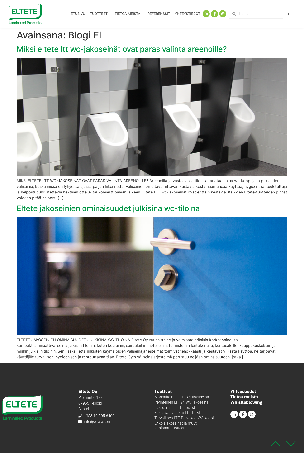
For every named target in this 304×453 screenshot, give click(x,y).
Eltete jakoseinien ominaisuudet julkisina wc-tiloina (108, 208)
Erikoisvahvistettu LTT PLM (177, 413)
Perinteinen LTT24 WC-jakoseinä (181, 402)
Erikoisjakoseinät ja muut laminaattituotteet (175, 425)
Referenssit (158, 14)
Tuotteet (99, 14)
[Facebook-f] (214, 13)
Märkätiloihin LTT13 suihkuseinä (181, 397)
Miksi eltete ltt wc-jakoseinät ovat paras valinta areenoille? (122, 49)
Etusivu (78, 14)
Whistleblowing (246, 402)
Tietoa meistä (127, 14)
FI (289, 13)
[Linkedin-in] (206, 13)
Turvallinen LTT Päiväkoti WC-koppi (184, 418)
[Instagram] (222, 13)
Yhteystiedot (187, 14)
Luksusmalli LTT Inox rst (174, 407)
